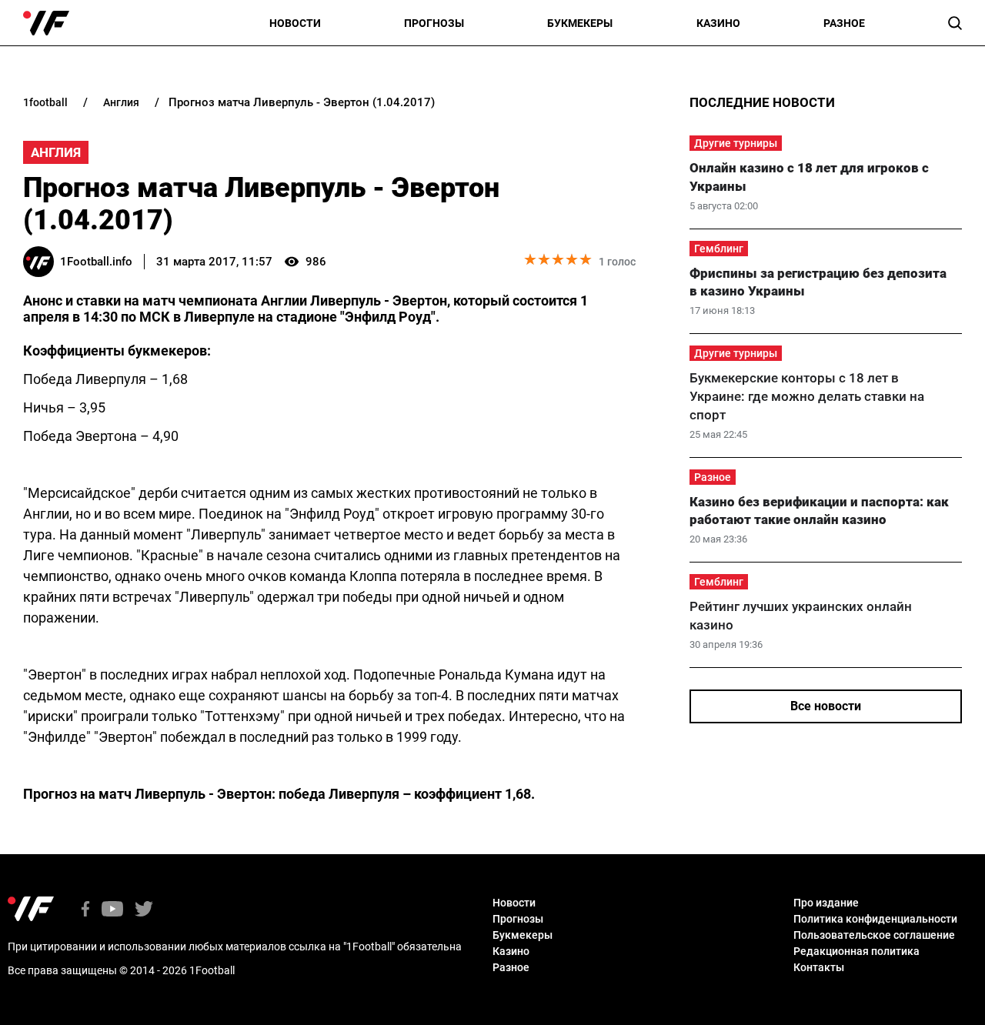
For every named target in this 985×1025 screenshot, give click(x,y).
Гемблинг (718, 248)
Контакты (818, 967)
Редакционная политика (856, 951)
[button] (955, 23)
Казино (718, 23)
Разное (844, 23)
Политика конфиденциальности (875, 919)
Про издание (826, 902)
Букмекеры (580, 23)
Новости (295, 23)
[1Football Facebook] (85, 910)
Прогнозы (434, 23)
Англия (56, 152)
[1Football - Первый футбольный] (46, 23)
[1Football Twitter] (144, 910)
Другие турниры (735, 143)
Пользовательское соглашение (874, 935)
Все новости (825, 706)
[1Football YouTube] (112, 910)
